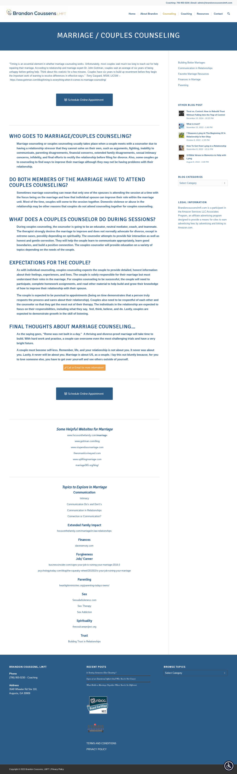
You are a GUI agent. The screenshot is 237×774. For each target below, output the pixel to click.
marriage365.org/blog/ (87, 465)
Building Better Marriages (191, 62)
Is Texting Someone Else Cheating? (101, 672)
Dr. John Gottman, (94, 68)
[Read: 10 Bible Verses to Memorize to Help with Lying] (181, 157)
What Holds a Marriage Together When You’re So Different (111, 685)
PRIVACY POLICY (96, 749)
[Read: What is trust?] (181, 126)
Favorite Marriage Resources (193, 73)
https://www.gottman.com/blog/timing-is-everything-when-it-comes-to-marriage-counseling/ (58, 79)
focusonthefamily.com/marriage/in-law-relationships (84, 531)
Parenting (183, 85)
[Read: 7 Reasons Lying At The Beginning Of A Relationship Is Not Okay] (181, 135)
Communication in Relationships (84, 510)
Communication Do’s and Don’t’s (84, 504)
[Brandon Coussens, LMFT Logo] (36, 14)
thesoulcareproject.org (84, 626)
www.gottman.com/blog (87, 441)
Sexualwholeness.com (84, 600)
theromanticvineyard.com (87, 453)
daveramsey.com (84, 545)
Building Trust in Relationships (84, 641)
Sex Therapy (84, 606)
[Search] (228, 14)
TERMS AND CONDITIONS (101, 743)
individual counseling (41, 270)
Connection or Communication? (84, 516)
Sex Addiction (84, 612)
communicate (25, 152)
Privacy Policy (57, 769)
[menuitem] (132, 14)
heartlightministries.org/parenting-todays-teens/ (84, 585)
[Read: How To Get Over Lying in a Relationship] (181, 148)
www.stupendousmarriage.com (87, 447)
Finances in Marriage (189, 79)
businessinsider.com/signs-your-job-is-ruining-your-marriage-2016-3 (84, 564)
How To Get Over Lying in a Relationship (206, 146)
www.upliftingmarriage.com (87, 459)
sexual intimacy (146, 152)
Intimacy (84, 498)
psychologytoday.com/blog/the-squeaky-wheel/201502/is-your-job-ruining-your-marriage (84, 570)
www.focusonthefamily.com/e (87, 435)
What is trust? (193, 124)
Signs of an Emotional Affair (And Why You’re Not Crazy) (111, 678)
